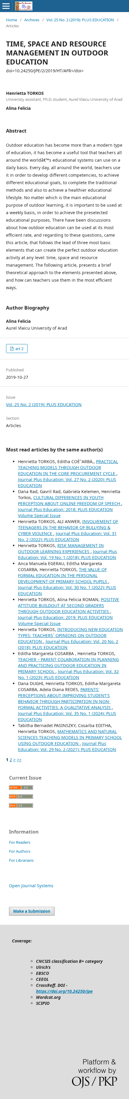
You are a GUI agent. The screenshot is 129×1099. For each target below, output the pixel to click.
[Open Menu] (6, 6)
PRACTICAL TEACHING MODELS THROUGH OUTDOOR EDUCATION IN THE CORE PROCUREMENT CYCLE (68, 467)
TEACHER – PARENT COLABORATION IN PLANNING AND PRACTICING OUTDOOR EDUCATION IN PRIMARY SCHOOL (68, 665)
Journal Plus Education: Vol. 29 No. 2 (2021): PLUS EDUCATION (67, 746)
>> (19, 759)
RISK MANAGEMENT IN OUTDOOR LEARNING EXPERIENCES (61, 548)
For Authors (19, 851)
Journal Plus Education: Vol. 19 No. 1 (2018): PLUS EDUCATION (67, 554)
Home (11, 19)
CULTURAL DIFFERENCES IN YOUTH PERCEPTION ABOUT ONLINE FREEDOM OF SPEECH (69, 500)
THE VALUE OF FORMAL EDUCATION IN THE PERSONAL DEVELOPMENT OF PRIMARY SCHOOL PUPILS (63, 575)
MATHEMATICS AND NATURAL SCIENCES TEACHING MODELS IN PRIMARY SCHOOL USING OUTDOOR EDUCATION (70, 737)
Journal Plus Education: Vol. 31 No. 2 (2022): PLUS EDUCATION (67, 536)
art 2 (18, 348)
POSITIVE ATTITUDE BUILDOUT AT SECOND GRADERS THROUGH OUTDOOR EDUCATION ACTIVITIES (68, 605)
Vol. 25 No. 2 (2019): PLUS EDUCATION (80, 19)
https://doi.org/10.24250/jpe (64, 991)
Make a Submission (31, 911)
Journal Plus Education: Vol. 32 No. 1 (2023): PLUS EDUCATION (68, 674)
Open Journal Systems (31, 885)
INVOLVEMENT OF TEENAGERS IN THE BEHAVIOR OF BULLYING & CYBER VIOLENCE (68, 527)
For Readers (19, 842)
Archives (31, 19)
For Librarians (21, 860)
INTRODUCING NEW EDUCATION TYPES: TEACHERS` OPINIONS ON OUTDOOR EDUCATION (70, 635)
